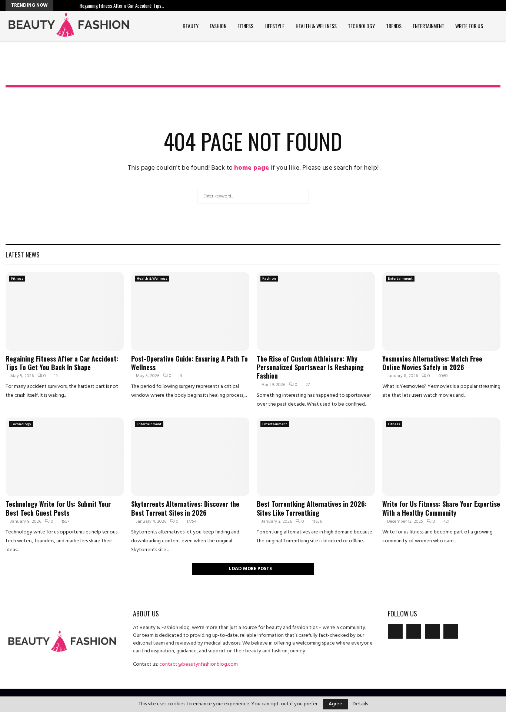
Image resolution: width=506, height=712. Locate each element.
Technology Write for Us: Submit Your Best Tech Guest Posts (58, 508)
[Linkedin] (450, 631)
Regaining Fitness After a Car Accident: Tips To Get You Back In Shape (62, 363)
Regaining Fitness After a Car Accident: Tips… (122, 5)
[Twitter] (413, 631)
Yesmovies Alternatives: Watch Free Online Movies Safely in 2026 (432, 363)
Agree (335, 704)
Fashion (218, 26)
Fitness (245, 26)
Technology (361, 26)
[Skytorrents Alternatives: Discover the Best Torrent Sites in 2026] (190, 456)
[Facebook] (395, 631)
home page (251, 168)
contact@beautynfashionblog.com (198, 664)
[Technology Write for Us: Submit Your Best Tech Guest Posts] (65, 456)
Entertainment (428, 26)
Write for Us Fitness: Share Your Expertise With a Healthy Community (441, 508)
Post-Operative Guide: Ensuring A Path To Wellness (189, 363)
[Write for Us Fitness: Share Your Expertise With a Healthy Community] (441, 456)
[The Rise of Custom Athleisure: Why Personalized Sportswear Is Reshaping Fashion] (316, 311)
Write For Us (469, 26)
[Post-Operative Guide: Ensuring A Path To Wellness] (190, 311)
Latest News (23, 254)
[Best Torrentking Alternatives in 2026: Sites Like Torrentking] (316, 456)
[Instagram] (432, 631)
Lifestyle (274, 26)
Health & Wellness (316, 26)
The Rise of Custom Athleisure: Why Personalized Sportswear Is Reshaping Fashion (310, 367)
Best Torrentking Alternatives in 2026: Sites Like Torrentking (312, 508)
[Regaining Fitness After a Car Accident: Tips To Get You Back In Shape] (65, 311)
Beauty (191, 26)
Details (360, 704)
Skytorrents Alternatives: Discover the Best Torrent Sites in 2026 (185, 508)
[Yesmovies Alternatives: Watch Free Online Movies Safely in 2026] (441, 311)
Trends (394, 26)
